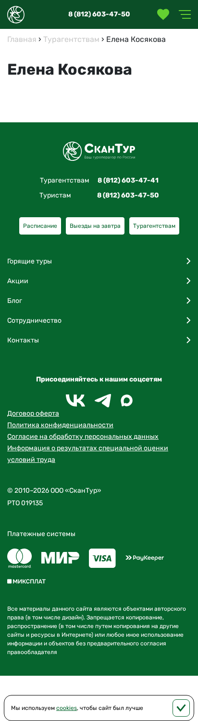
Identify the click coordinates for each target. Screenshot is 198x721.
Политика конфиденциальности (60, 425)
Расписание (40, 226)
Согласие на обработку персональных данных (83, 437)
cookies (66, 708)
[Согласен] (181, 708)
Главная (22, 39)
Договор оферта (33, 413)
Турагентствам (71, 39)
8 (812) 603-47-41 (128, 180)
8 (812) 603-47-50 (99, 14)
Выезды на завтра (95, 226)
